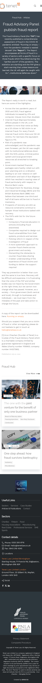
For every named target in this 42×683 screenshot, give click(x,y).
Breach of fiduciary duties (13, 416)
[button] (35, 6)
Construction (9, 423)
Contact (26, 508)
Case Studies (26, 506)
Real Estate (6, 527)
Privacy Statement (21, 639)
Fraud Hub (16, 18)
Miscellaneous (9, 466)
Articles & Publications (11, 508)
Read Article (28, 447)
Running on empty (15, 316)
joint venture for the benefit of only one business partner (20, 407)
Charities (5, 522)
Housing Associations (11, 525)
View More (30, 374)
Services (14, 506)
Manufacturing (29, 525)
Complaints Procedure (21, 643)
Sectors (5, 506)
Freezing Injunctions (11, 419)
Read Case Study (25, 397)
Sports (4, 530)
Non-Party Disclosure (27, 419)
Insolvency (8, 462)
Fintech (14, 522)
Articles (26, 18)
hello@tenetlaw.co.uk (11, 330)
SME (36, 527)
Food (22, 522)
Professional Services (23, 527)
